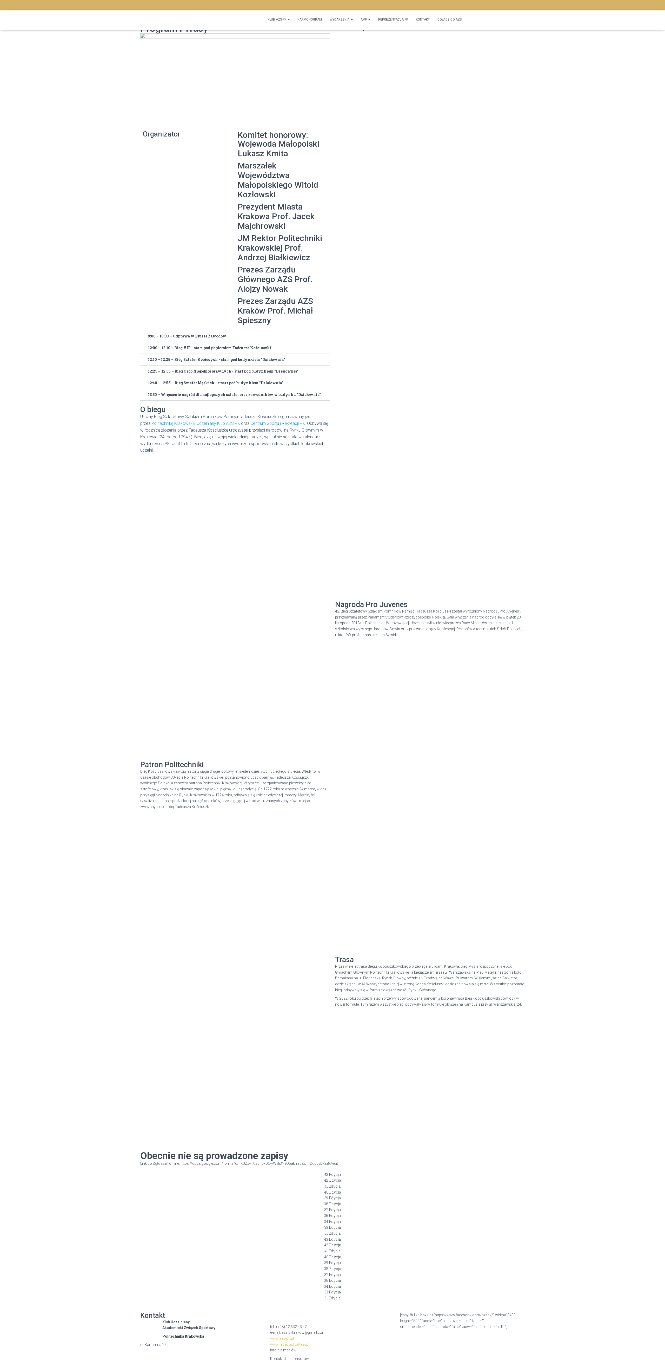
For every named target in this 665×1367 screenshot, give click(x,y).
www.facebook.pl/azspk (290, 1344)
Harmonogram (309, 19)
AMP (364, 19)
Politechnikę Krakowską (173, 423)
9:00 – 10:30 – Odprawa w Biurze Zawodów (187, 336)
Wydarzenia (340, 19)
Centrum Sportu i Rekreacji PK (277, 423)
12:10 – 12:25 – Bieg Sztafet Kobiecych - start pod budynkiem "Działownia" (216, 359)
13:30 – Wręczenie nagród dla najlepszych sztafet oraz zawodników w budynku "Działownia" (234, 394)
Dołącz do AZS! (449, 19)
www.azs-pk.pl (282, 1338)
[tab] (332, 1175)
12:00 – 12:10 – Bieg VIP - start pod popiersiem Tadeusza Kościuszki (209, 347)
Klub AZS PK (277, 19)
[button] (235, 336)
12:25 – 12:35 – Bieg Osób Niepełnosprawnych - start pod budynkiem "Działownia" (223, 371)
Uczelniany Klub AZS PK (218, 423)
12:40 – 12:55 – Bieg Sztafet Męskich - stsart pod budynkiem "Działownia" (215, 382)
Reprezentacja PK (393, 19)
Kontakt (423, 19)
